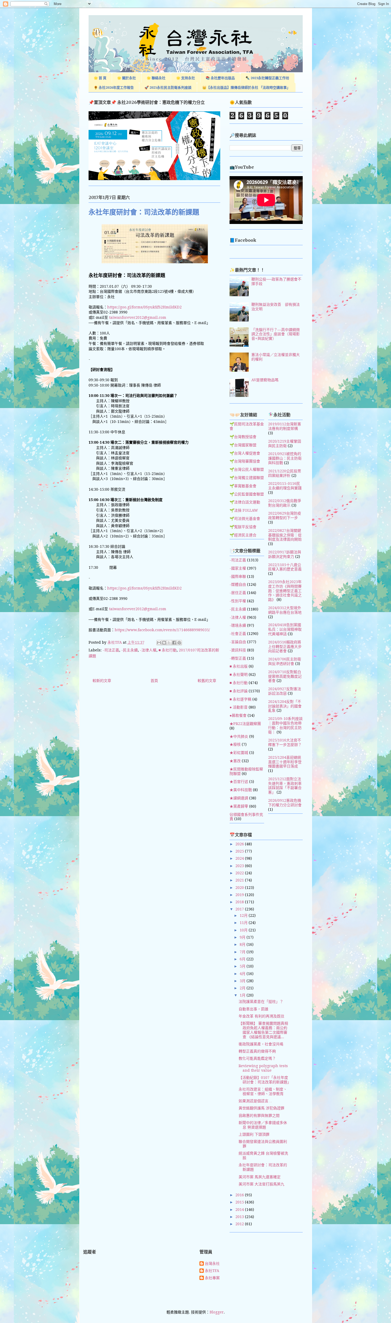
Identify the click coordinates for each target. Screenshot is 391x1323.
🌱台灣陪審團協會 (245, 461)
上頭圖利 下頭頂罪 (254, 1134)
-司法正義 (111, 650)
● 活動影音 (239, 707)
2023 (240, 866)
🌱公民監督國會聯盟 (247, 494)
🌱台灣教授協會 (243, 437)
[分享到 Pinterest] (179, 642)
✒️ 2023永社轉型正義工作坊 (267, 78)
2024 (240, 858)
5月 (243, 966)
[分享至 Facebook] (174, 642)
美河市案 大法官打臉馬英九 (261, 1184)
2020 (240, 887)
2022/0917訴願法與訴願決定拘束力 (284, 554)
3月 (243, 981)
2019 (240, 895)
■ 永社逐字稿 (240, 699)
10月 (244, 930)
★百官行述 (239, 781)
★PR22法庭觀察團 (245, 724)
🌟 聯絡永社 (156, 78)
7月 (243, 952)
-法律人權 (148, 650)
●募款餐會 (238, 715)
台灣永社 (212, 1263)
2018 (240, 902)
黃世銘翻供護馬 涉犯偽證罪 (261, 1108)
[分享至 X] (169, 642)
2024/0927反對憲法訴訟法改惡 (284, 691)
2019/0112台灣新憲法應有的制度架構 (284, 426)
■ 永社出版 (239, 666)
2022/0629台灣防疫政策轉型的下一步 (284, 515)
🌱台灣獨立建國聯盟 (247, 478)
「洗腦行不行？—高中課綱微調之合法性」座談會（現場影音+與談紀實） (275, 334)
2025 (240, 851)
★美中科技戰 (241, 790)
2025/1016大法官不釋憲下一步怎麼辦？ (285, 742)
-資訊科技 (238, 650)
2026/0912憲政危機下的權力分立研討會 (285, 802)
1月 (243, 995)
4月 (243, 974)
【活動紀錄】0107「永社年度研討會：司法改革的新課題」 (265, 1079)
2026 (240, 844)
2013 (240, 1217)
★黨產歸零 (239, 806)
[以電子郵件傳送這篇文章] (159, 642)
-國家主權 (238, 568)
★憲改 (235, 761)
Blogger (217, 1312)
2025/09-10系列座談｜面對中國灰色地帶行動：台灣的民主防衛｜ (285, 725)
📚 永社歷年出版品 (220, 78)
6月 (243, 959)
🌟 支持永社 (185, 78)
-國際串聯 (238, 576)
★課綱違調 (239, 798)
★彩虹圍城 (239, 752)
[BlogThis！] (164, 642)
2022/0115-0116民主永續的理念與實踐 (285, 485)
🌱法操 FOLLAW (244, 510)
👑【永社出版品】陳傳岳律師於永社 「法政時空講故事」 (246, 88)
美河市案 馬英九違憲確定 (260, 1177)
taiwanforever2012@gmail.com (137, 317)
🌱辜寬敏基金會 (243, 486)
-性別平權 (238, 601)
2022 (240, 873)
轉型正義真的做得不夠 (257, 1051)
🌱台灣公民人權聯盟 (247, 469)
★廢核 (235, 744)
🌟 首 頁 (100, 78)
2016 (240, 1195)
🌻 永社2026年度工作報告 (114, 88)
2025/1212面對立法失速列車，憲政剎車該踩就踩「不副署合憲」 (285, 785)
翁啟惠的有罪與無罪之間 (259, 1115)
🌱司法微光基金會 (245, 518)
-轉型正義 (238, 658)
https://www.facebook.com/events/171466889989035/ (162, 630)
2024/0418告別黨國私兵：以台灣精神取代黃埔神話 (285, 629)
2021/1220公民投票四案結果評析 (284, 473)
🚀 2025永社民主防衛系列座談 (168, 88)
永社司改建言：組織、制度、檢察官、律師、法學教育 (263, 1091)
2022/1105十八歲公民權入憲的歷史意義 (285, 567)
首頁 (154, 681)
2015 (240, 1202)
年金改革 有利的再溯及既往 (261, 1016)
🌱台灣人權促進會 (245, 453)
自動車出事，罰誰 (253, 1009)
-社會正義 (238, 633)
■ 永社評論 (239, 691)
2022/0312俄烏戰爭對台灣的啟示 (284, 503)
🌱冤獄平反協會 (243, 527)
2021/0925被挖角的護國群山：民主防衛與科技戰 (285, 458)
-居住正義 (238, 593)
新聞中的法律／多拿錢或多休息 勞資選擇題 (263, 1125)
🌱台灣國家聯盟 (243, 445)
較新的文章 (102, 681)
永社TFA (212, 1271)
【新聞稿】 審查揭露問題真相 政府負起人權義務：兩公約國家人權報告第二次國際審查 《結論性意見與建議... (263, 1030)
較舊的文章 (207, 681)
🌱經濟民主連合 (243, 535)
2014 (240, 1209)
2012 (240, 1224)
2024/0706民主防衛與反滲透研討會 (284, 661)
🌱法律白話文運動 (245, 502)
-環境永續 (238, 625)
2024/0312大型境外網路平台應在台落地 (285, 610)
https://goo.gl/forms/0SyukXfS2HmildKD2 (144, 307)
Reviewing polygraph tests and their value (263, 1068)
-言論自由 (238, 642)
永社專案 (212, 1278)
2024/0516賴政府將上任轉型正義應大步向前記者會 (285, 646)
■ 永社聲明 (239, 674)
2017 (240, 909)
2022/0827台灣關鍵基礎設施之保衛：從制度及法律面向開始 (285, 535)
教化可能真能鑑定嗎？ (257, 1058)
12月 (244, 915)
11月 (244, 923)
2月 (243, 988)
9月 (243, 937)
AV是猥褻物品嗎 (264, 380)
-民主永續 (129, 650)
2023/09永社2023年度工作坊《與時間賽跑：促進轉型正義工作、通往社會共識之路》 (285, 591)
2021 (240, 880)
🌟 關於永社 (126, 78)
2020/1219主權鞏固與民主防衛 (284, 443)
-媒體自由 (238, 584)
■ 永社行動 (168, 650)
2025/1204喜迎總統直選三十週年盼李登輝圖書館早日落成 (285, 762)
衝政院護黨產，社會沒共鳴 (261, 1044)
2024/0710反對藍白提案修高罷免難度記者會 (285, 676)
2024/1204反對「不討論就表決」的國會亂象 (285, 706)
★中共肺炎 (239, 736)
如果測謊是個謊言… (255, 1101)
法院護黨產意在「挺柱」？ (261, 1001)
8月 (243, 944)
